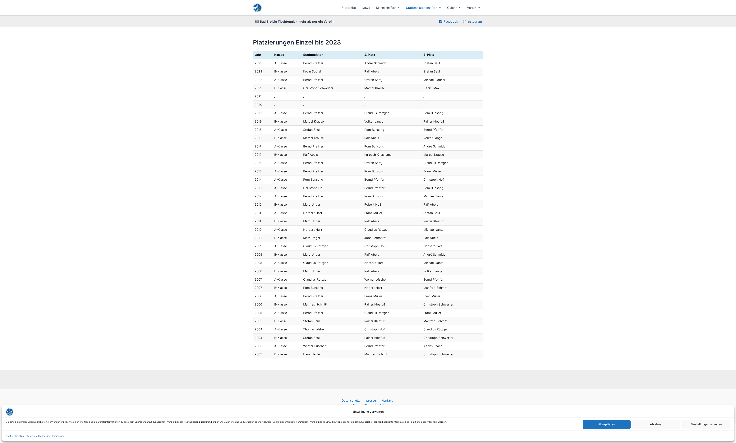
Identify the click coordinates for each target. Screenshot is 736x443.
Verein (471, 8)
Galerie (452, 8)
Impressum (58, 436)
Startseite (349, 8)
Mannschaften (386, 8)
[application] (398, 7)
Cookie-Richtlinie (15, 436)
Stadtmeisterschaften (421, 8)
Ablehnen (656, 424)
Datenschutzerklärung (38, 436)
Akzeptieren (606, 424)
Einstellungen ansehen (706, 424)
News (366, 8)
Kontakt (387, 400)
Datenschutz (351, 400)
